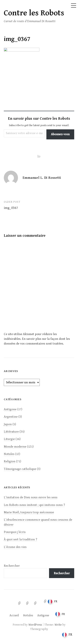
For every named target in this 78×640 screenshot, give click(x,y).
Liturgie (9, 439)
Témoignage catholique (20, 469)
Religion (9, 461)
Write (58, 624)
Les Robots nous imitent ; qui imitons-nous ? (34, 505)
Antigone (10, 409)
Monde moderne (15, 447)
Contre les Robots (34, 13)
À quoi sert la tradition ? (20, 539)
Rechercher (12, 566)
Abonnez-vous (60, 134)
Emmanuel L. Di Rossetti (42, 178)
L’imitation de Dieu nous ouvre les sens (30, 497)
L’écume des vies (15, 547)
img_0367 (11, 208)
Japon (8, 424)
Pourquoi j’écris (15, 532)
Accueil (14, 615)
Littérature (11, 432)
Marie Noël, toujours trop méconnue (29, 512)
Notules (9, 454)
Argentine (11, 417)
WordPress (35, 624)
